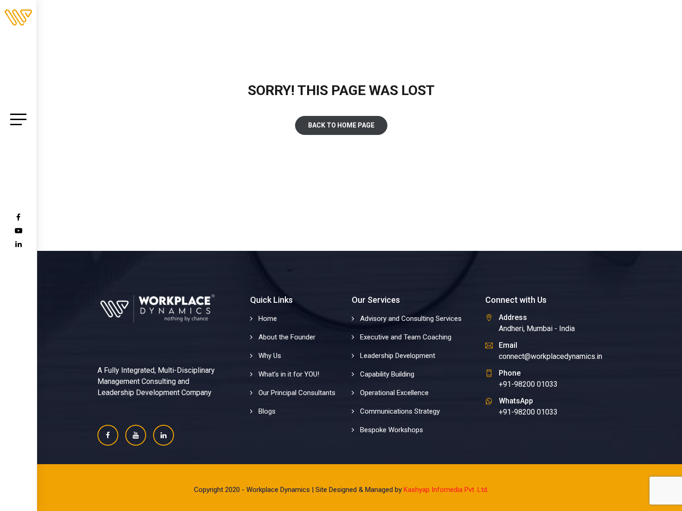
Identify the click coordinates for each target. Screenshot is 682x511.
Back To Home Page (341, 125)
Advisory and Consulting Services (411, 318)
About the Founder (286, 337)
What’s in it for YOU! (288, 374)
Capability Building (387, 374)
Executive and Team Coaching (405, 337)
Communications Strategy (400, 411)
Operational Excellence (394, 393)
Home (267, 318)
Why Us (269, 355)
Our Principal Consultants (296, 393)
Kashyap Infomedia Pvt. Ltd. (446, 489)
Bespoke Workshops (391, 430)
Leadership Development (397, 355)
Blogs (267, 411)
